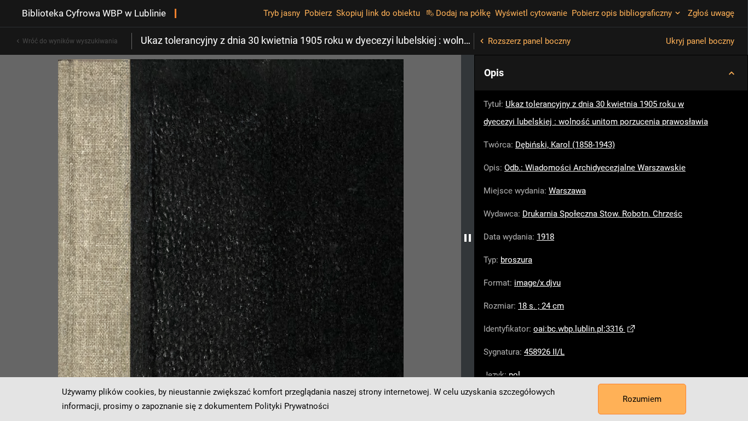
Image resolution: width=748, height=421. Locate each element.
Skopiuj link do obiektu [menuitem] (378, 13)
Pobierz (318, 13)
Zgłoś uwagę (711, 13)
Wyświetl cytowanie (531, 13)
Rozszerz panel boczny (529, 41)
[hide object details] (467, 238)
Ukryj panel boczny (700, 41)
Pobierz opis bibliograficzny (622, 13)
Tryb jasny (281, 13)
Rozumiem (642, 399)
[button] (611, 72)
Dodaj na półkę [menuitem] (463, 13)
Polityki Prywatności (292, 406)
